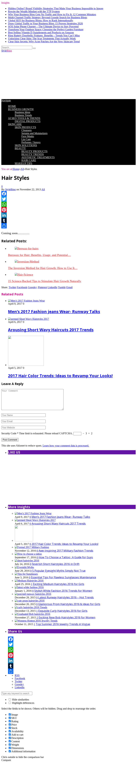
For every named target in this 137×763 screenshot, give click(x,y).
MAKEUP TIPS (23, 163)
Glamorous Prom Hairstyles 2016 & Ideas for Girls (69, 604)
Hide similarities (20, 699)
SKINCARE (15, 124)
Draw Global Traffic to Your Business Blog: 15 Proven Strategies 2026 (45, 23)
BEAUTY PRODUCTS (34, 151)
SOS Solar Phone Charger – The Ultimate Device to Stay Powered (43, 26)
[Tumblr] (68, 220)
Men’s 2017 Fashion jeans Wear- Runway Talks (54, 311)
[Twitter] (68, 199)
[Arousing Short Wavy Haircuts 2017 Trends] (28, 318)
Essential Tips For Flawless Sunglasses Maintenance (63, 577)
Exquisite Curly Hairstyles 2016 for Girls (62, 611)
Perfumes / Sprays (30, 142)
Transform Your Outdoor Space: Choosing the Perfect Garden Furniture (45, 29)
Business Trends (23, 115)
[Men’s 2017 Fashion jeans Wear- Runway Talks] (26, 300)
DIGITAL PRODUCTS (27, 121)
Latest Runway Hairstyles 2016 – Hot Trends (66, 597)
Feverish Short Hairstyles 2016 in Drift (55, 564)
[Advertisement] (68, 75)
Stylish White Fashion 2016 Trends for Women (63, 591)
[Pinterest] (68, 209)
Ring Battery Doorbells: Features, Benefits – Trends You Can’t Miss (44, 35)
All (43, 189)
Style (6, 50)
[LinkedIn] (68, 215)
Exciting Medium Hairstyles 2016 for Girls (58, 584)
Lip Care (26, 139)
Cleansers (26, 130)
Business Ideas (22, 112)
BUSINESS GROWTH (21, 109)
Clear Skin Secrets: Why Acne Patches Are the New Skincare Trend (44, 41)
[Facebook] (68, 193)
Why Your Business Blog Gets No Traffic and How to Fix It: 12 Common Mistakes (52, 14)
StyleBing (10, 189)
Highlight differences (22, 703)
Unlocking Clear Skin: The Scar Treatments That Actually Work (42, 38)
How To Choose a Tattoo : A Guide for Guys (66, 557)
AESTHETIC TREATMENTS (38, 157)
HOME (12, 106)
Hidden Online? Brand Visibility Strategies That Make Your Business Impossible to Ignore (55, 8)
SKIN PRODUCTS (25, 127)
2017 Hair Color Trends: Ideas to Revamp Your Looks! (60, 375)
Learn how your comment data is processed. (66, 445)
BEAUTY (20, 148)
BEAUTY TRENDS (32, 154)
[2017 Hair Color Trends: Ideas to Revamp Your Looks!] (26, 364)
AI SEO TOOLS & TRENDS (24, 118)
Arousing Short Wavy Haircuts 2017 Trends (51, 329)
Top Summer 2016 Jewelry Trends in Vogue (63, 624)
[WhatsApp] (68, 204)
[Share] (68, 225)
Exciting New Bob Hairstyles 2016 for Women (67, 617)
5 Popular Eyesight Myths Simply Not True (59, 571)
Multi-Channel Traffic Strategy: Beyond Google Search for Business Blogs (47, 17)
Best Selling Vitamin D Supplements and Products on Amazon (41, 32)
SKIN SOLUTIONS (26, 145)
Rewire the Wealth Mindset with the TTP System (34, 11)
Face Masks (27, 136)
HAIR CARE (28, 160)
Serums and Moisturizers (34, 133)
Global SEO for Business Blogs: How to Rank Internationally (40, 20)
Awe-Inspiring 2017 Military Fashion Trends (66, 550)
